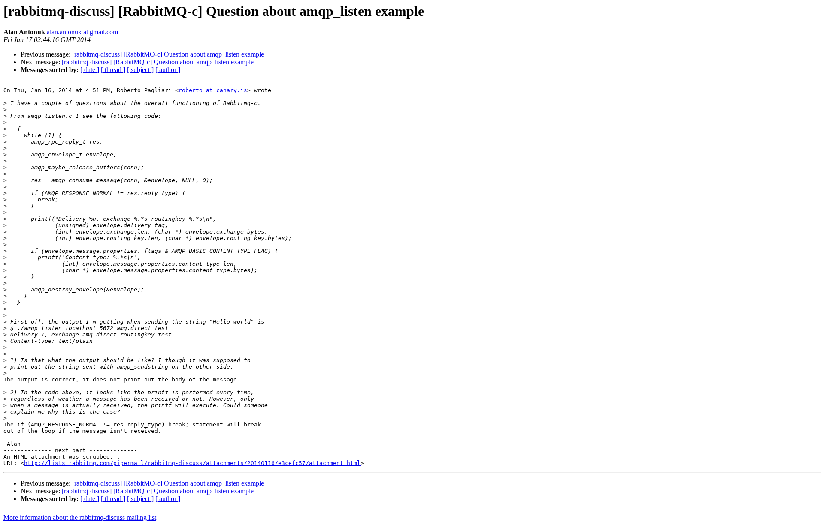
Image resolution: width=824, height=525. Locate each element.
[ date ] (89, 69)
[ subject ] (140, 69)
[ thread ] (113, 69)
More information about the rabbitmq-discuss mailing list (79, 517)
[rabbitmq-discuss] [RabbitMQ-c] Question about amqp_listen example (168, 54)
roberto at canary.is (213, 90)
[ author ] (167, 69)
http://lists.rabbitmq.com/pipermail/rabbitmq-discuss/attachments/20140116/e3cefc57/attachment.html (192, 463)
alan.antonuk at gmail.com (82, 32)
